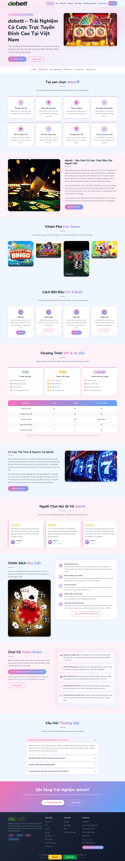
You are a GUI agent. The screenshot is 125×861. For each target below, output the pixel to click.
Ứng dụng (112, 3)
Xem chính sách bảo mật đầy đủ (86, 614)
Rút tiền (63, 3)
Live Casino (102, 3)
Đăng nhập (37, 59)
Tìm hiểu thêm (16, 685)
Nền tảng (78, 3)
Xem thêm (76, 332)
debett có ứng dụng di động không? (42, 765)
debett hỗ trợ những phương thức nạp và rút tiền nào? (48, 740)
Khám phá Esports (18, 488)
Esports (70, 3)
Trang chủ (50, 3)
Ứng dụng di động (89, 3)
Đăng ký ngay (18, 59)
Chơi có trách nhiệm (70, 832)
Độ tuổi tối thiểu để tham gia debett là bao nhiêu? (47, 758)
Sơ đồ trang (86, 836)
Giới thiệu (85, 822)
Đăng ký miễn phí (54, 802)
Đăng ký (21, 332)
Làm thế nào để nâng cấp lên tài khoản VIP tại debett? (49, 771)
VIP (57, 3)
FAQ (65, 829)
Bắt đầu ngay (75, 207)
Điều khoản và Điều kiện (90, 825)
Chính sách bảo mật (88, 829)
